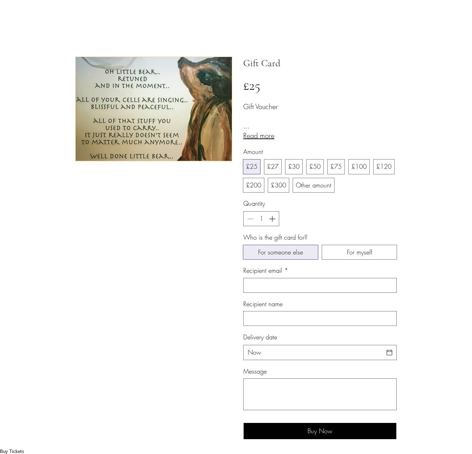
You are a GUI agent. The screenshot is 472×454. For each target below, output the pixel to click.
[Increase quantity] (272, 219)
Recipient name (263, 304)
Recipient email (265, 270)
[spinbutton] (261, 219)
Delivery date (260, 337)
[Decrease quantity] (249, 219)
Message (255, 371)
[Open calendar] (389, 352)
